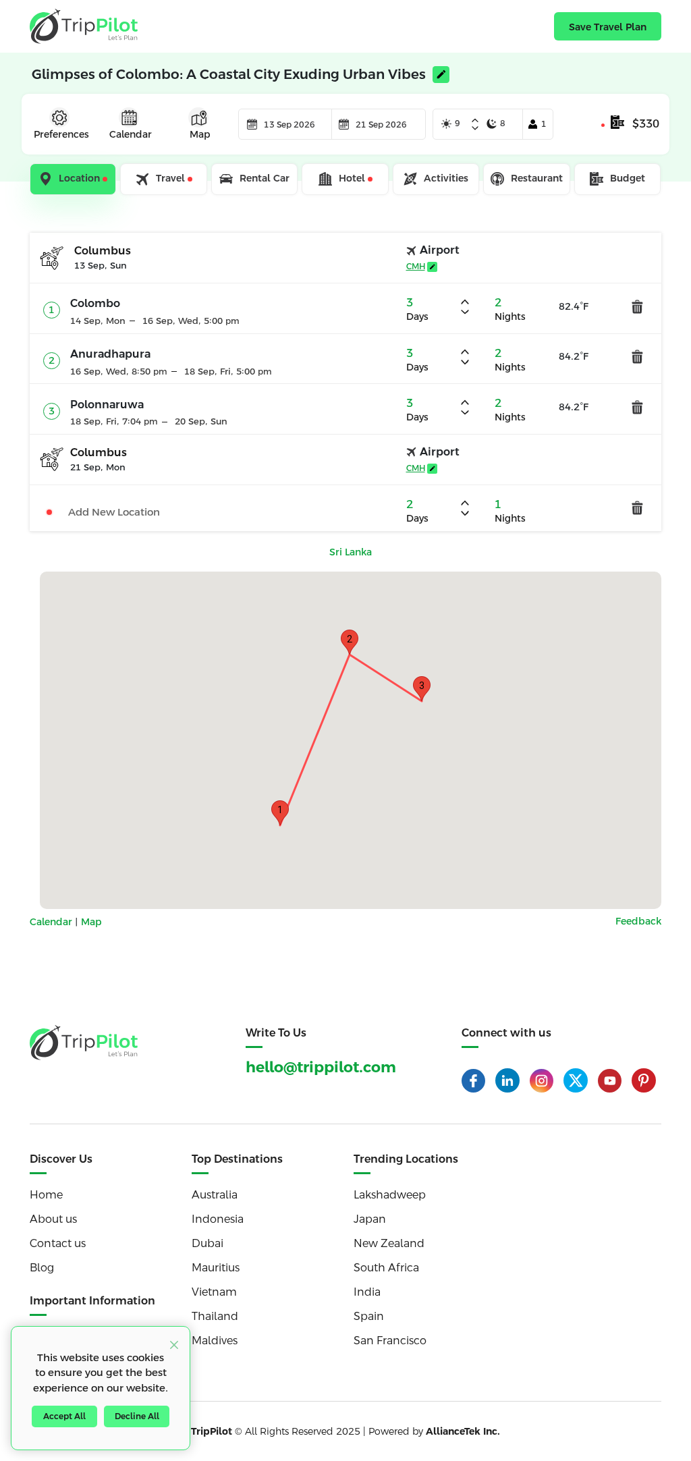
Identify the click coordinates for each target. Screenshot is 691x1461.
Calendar (52, 921)
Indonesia (218, 1219)
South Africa (386, 1267)
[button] (280, 813)
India (367, 1292)
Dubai (207, 1243)
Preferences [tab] (61, 134)
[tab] (74, 179)
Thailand (215, 1316)
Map (91, 921)
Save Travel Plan (607, 27)
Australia (215, 1194)
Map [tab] (200, 134)
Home (46, 1194)
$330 (645, 123)
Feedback (638, 921)
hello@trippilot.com (321, 1067)
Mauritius (216, 1267)
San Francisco (390, 1340)
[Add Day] (475, 121)
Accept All (64, 1416)
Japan (370, 1219)
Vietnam (214, 1292)
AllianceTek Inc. (463, 1431)
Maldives (215, 1340)
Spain (369, 1316)
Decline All (137, 1416)
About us (53, 1219)
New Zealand (389, 1243)
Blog (42, 1267)
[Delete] (637, 306)
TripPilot (211, 1431)
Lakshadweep (390, 1194)
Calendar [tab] (130, 134)
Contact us (58, 1243)
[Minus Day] (475, 128)
